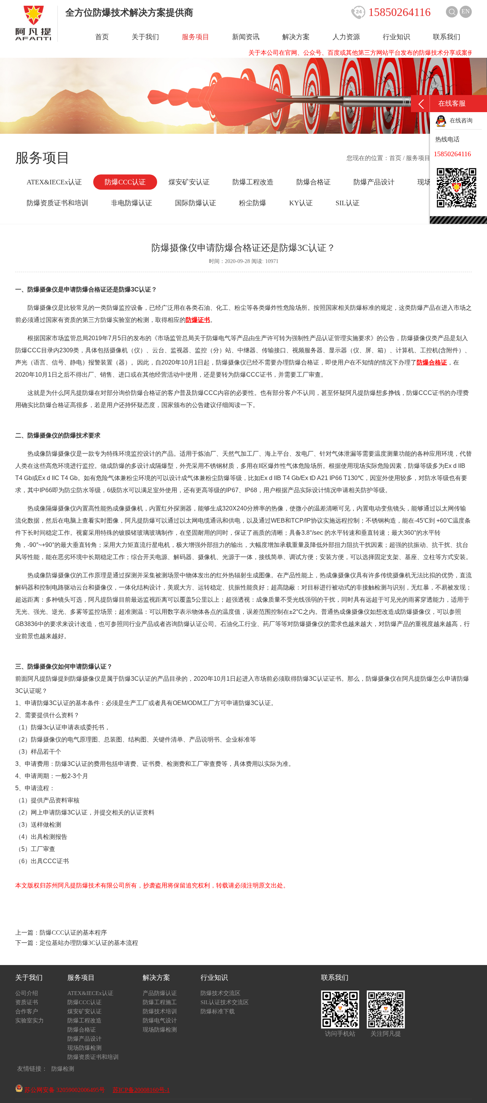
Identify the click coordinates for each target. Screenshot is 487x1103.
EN (466, 11)
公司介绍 (26, 993)
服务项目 (195, 37)
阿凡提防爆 (103, 599)
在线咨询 (460, 120)
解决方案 (296, 37)
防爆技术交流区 (220, 993)
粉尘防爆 (252, 203)
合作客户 (26, 1011)
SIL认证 (348, 203)
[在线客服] (420, 103)
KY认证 (301, 203)
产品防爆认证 (160, 993)
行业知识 (396, 37)
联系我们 (446, 37)
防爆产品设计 (374, 182)
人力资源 (346, 37)
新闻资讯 (245, 37)
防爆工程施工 (160, 1002)
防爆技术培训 (160, 1011)
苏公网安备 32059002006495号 (64, 1090)
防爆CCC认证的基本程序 (73, 932)
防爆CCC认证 (125, 182)
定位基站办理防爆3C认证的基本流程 (89, 943)
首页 (102, 37)
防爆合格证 (313, 182)
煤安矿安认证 (189, 182)
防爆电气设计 (160, 1020)
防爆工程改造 (253, 182)
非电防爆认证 (131, 203)
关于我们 (145, 37)
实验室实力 (29, 1020)
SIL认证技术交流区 (225, 1002)
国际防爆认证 (195, 203)
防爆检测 (62, 1069)
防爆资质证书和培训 (57, 203)
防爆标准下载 (218, 1011)
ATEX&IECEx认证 (54, 182)
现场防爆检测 (84, 1048)
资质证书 (26, 1002)
